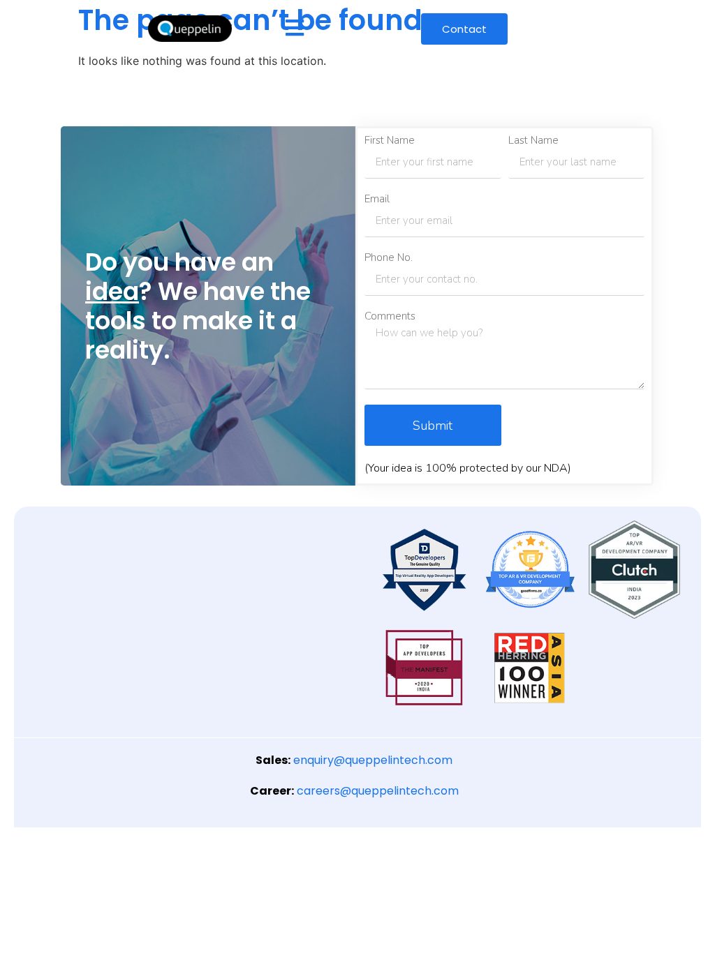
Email (377, 199)
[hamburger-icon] (295, 28)
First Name (389, 140)
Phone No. (388, 258)
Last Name (533, 140)
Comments (389, 316)
